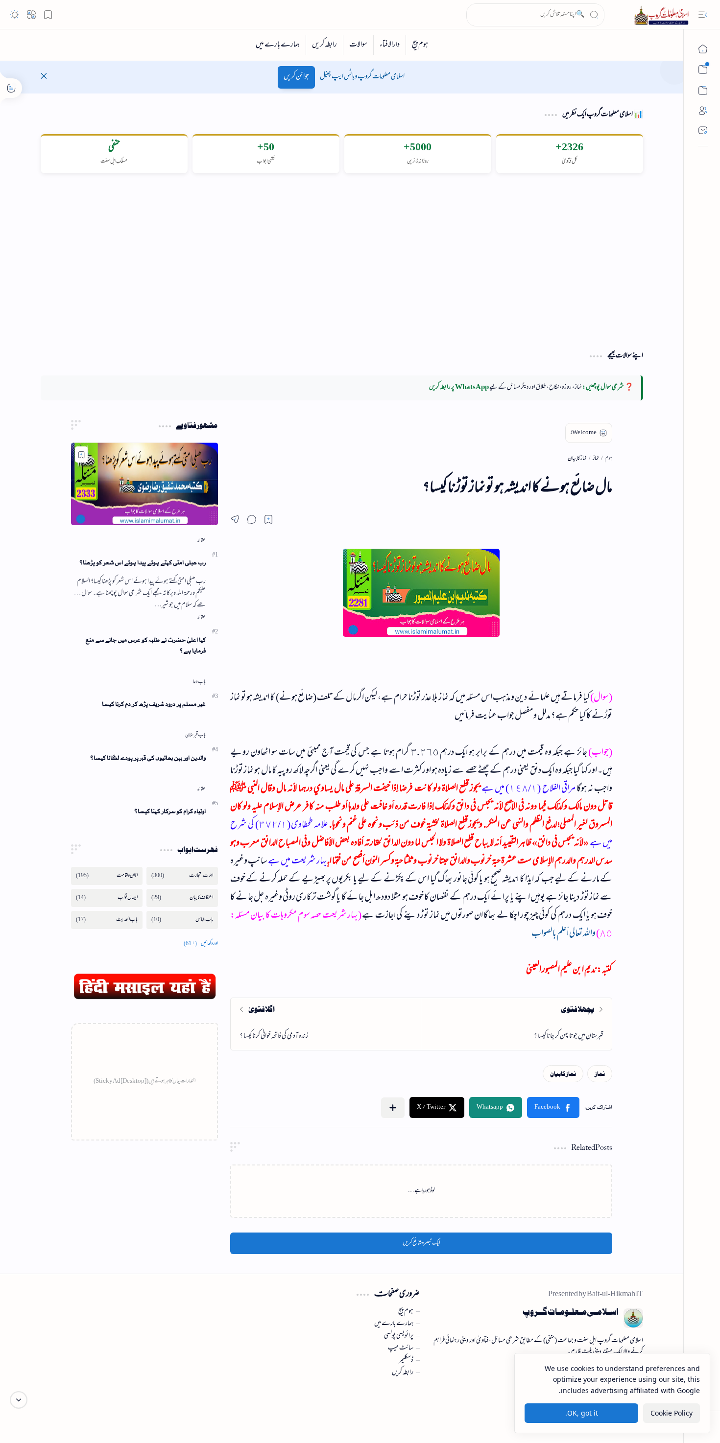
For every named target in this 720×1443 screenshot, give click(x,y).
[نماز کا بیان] (563, 1073)
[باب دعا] (199, 681)
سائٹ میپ (400, 1348)
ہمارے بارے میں (393, 1324)
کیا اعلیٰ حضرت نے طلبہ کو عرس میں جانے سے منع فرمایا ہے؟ (145, 645)
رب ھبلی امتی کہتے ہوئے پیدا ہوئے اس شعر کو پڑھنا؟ (142, 562)
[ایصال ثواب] (107, 898)
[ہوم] (703, 49)
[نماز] (599, 1073)
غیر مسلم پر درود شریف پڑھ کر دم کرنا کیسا (154, 704)
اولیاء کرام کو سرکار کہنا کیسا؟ (170, 811)
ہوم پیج (405, 1312)
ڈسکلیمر (406, 1361)
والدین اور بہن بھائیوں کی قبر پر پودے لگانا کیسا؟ (148, 758)
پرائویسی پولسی (398, 1336)
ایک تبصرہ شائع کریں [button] (421, 1243)
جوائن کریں (296, 77)
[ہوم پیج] (420, 45)
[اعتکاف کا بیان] (182, 898)
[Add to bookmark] (81, 454)
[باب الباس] (182, 920)
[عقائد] (201, 540)
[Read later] (268, 519)
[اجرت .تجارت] (182, 876)
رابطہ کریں (402, 1373)
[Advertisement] (342, 261)
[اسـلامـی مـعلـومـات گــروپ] (663, 15)
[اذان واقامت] (107, 876)
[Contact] (703, 130)
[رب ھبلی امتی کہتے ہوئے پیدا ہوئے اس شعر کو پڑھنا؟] (144, 483)
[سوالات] (358, 45)
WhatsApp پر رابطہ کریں (459, 387)
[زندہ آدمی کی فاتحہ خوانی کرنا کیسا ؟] (326, 1024)
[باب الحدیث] (107, 920)
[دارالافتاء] (389, 45)
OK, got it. (581, 1413)
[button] (703, 14)
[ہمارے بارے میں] (278, 45)
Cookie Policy (671, 1413)
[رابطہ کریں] (324, 45)
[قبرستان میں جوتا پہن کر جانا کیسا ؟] (516, 1024)
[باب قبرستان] (195, 735)
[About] (703, 110)
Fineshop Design (101, 1404)
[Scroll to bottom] (18, 1400)
